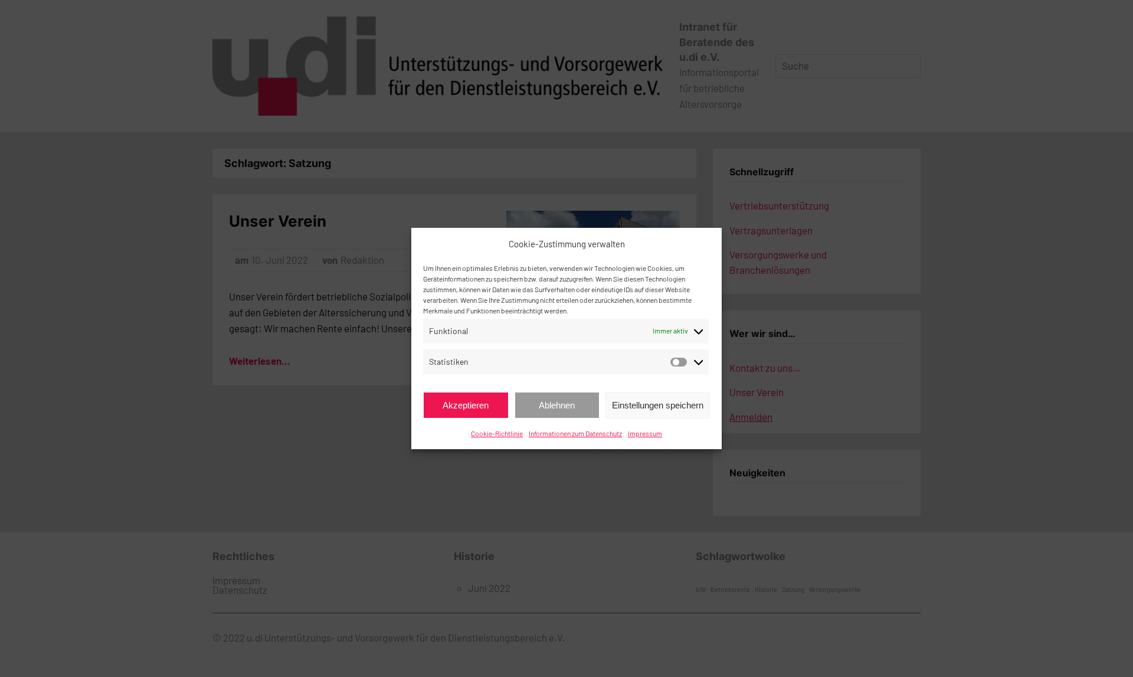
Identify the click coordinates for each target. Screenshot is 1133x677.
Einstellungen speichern (657, 405)
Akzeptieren (466, 405)
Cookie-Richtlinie (497, 433)
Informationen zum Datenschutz (575, 433)
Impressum (645, 433)
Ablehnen (557, 405)
